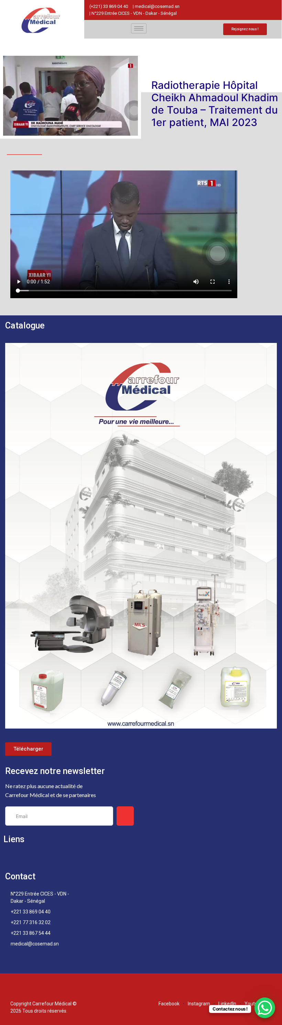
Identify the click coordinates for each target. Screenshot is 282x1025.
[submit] (125, 816)
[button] (29, 856)
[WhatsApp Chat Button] (264, 1007)
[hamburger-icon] (139, 28)
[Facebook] (240, 8)
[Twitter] (252, 8)
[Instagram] (276, 8)
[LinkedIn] (264, 8)
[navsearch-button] (164, 28)
